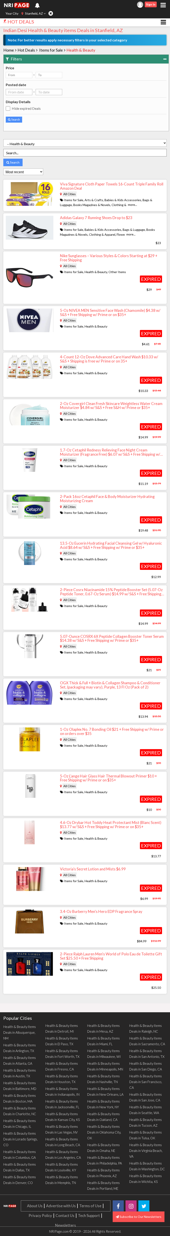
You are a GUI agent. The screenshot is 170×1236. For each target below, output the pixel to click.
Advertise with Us (61, 1205)
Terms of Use (90, 1205)
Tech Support (89, 1215)
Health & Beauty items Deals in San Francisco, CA (145, 1081)
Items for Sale (51, 50)
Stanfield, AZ (34, 13)
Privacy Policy (40, 1215)
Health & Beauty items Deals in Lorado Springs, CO (20, 1139)
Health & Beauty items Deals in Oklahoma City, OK (104, 1132)
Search (15, 119)
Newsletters (65, 1225)
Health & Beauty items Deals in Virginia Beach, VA (145, 1150)
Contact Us (65, 1215)
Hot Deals (26, 50)
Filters (16, 58)
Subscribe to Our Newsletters (140, 1217)
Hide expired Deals (26, 108)
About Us (34, 1205)
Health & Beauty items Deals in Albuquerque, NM (19, 1032)
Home (8, 50)
